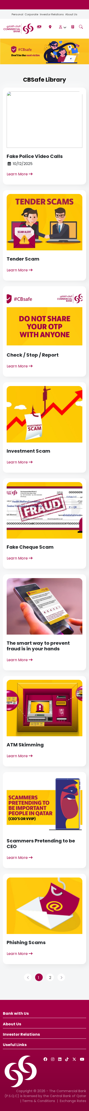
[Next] (61, 977)
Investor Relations (52, 14)
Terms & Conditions (38, 1101)
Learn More (18, 174)
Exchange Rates (73, 1101)
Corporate (31, 14)
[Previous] (28, 977)
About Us (71, 14)
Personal (17, 14)
